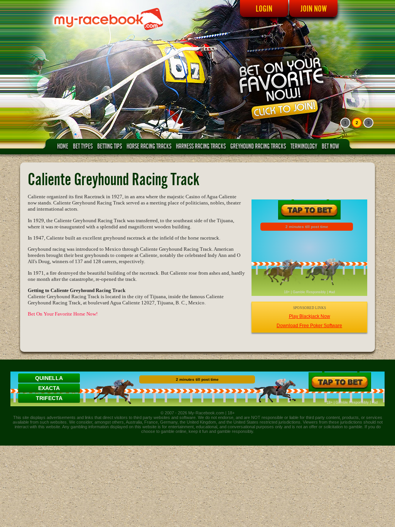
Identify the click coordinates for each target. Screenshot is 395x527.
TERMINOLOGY (303, 147)
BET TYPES (83, 147)
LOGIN (264, 8)
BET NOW (330, 147)
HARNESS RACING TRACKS (201, 147)
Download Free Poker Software (309, 325)
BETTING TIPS (109, 147)
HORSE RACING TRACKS (149, 147)
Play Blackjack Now (309, 316)
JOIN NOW (313, 8)
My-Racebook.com (206, 412)
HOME (62, 147)
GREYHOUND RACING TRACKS (258, 147)
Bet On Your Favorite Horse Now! (63, 314)
